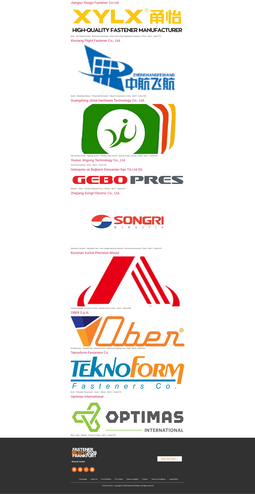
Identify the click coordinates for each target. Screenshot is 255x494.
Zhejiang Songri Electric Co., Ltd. (95, 193)
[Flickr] (92, 469)
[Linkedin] (74, 469)
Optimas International (87, 396)
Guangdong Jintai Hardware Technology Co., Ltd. (108, 100)
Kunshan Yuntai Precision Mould (95, 253)
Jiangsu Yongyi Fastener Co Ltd (95, 3)
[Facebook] (80, 469)
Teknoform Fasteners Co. (90, 353)
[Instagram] (86, 469)
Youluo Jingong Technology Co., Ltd (98, 160)
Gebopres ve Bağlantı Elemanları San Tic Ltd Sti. (107, 169)
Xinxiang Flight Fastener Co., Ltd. (96, 41)
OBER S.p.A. (80, 313)
